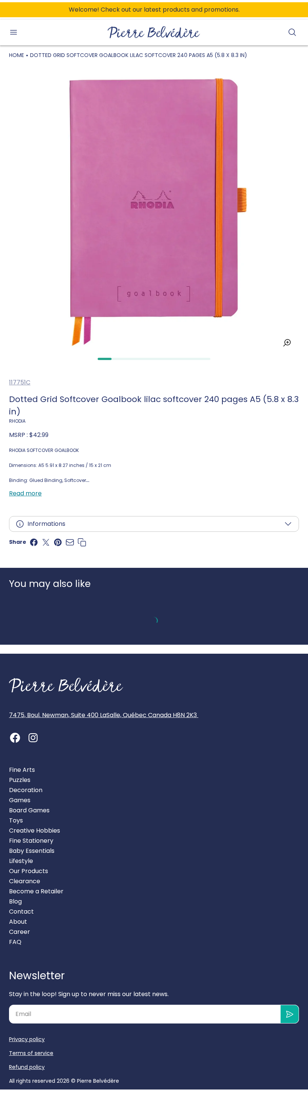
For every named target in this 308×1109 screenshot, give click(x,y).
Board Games (29, 810)
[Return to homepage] (66, 685)
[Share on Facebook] (33, 542)
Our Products (28, 871)
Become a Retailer (36, 891)
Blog (15, 901)
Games (19, 800)
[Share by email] (69, 542)
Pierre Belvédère (98, 1081)
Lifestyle (21, 861)
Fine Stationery (31, 841)
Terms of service (31, 1053)
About (18, 922)
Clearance (24, 881)
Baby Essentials (31, 851)
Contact (21, 911)
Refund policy (27, 1067)
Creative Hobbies (34, 830)
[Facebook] (15, 738)
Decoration (25, 790)
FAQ (15, 942)
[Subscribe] (290, 1014)
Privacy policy (27, 1039)
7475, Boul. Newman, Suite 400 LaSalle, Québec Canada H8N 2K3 (103, 715)
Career (19, 932)
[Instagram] (33, 738)
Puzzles (19, 780)
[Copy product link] (81, 542)
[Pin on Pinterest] (57, 542)
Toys (16, 820)
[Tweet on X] (45, 542)
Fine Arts (22, 770)
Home (16, 55)
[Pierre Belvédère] (154, 32)
